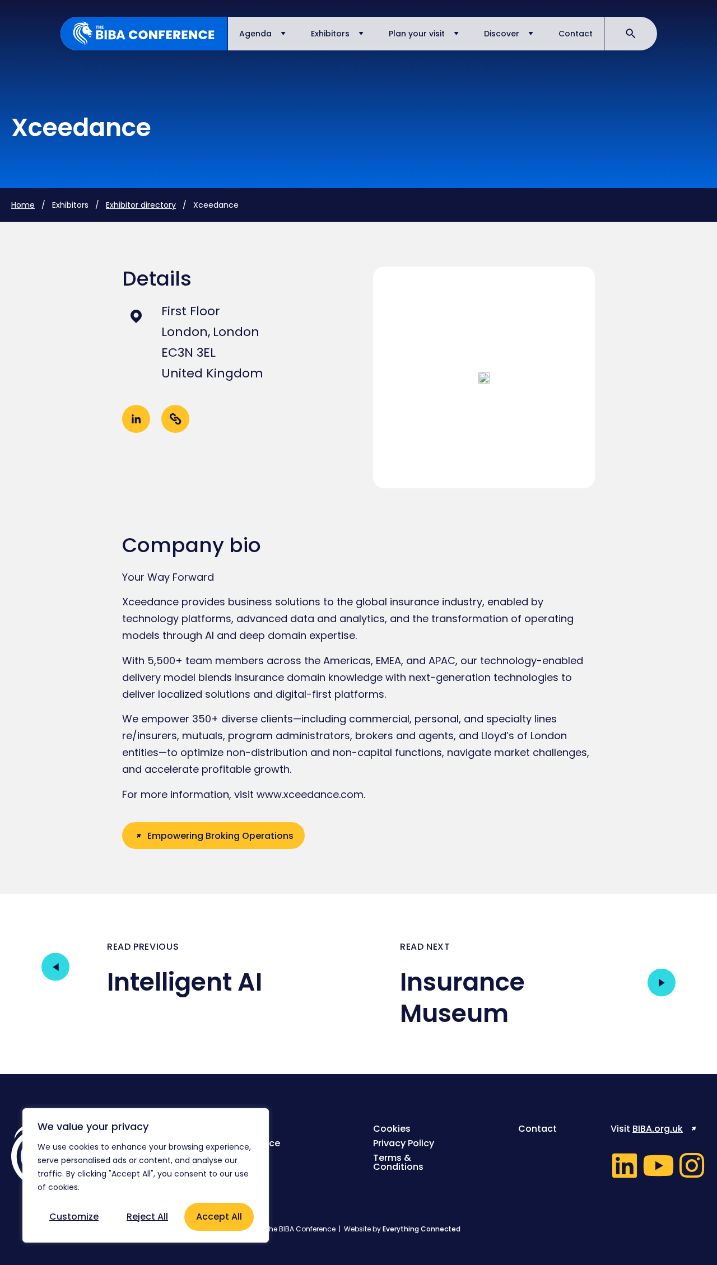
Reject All (147, 1216)
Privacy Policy (403, 1143)
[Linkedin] (625, 1165)
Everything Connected (421, 1229)
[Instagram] (692, 1165)
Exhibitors (330, 33)
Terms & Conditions (398, 1162)
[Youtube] (658, 1165)
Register (245, 1128)
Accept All (219, 1216)
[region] (145, 1175)
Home (23, 205)
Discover (501, 33)
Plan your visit (417, 33)
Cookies (392, 1128)
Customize (74, 1216)
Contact (575, 33)
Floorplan (247, 1167)
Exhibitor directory (141, 205)
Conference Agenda (253, 1148)
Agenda (255, 33)
